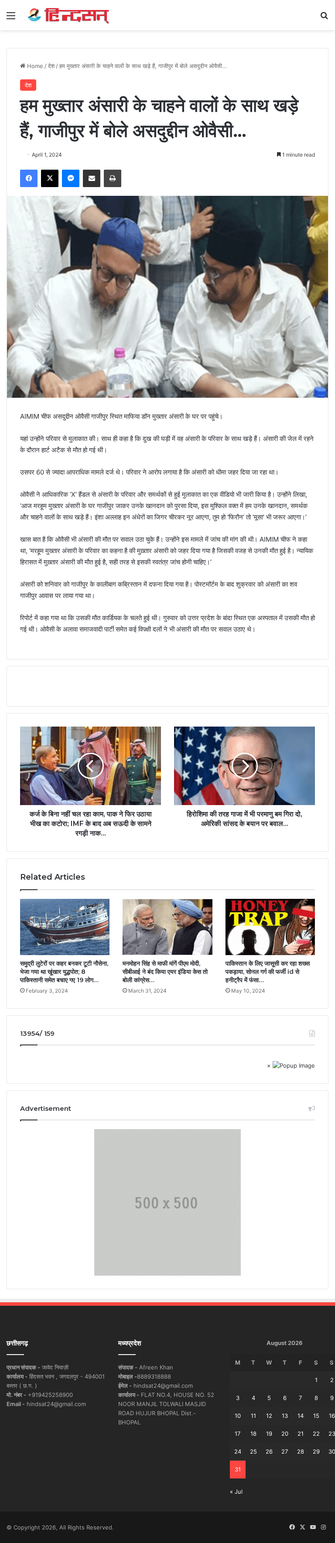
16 (332, 1415)
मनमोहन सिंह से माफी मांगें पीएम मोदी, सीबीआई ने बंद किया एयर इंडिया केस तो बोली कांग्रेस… (165, 971)
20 (284, 1433)
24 (237, 1451)
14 (300, 1415)
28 (300, 1451)
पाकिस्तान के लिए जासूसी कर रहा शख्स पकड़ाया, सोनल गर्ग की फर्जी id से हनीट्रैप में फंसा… (268, 971)
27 (284, 1451)
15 (316, 1415)
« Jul (236, 1491)
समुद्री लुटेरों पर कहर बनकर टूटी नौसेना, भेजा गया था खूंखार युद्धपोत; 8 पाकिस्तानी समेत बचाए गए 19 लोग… (64, 971)
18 (253, 1433)
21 (300, 1433)
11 (253, 1415)
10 (238, 1415)
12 (269, 1415)
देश (51, 65)
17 (237, 1433)
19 (269, 1433)
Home (34, 65)
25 (253, 1451)
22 (316, 1433)
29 (316, 1451)
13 (285, 1415)
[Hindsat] (68, 15)
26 (269, 1451)
